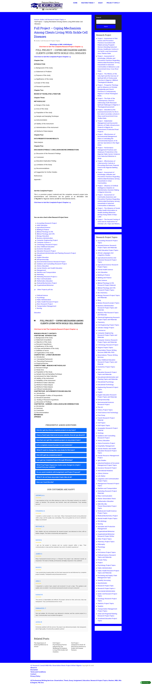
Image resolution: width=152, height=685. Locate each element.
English (39, 255)
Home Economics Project (106, 443)
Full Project (101, 423)
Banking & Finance (43, 229)
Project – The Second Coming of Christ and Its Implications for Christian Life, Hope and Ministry (109, 222)
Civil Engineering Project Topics (108, 325)
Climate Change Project (106, 327)
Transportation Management (46, 306)
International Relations (105, 470)
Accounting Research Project (47, 223)
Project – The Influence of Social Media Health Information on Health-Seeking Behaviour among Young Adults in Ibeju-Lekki (109, 212)
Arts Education (102, 272)
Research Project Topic (106, 586)
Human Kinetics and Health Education (49, 268)
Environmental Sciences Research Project (51, 261)
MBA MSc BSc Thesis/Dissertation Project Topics (107, 506)
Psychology (41, 297)
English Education (43, 257)
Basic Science (102, 280)
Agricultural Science (43, 227)
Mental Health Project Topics (107, 518)
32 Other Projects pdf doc (43, 289)
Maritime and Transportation (46, 272)
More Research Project (45, 304)
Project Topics (113, 3)
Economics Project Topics (106, 367)
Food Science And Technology (108, 412)
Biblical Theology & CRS (45, 232)
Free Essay (101, 415)
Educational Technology (106, 384)
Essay (100, 3)
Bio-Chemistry (102, 293)
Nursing (39, 308)
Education (37, 312)
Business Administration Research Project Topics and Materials (107, 308)
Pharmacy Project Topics (106, 541)
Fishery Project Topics (105, 410)
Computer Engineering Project (47, 240)
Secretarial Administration (106, 591)
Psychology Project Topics (107, 565)
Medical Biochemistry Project (47, 283)
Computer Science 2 (44, 242)
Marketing (40, 274)
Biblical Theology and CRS (46, 234)
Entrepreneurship (43, 259)
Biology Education (43, 236)
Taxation (100, 606)
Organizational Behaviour (45, 285)
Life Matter (101, 476)
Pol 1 (99, 550)
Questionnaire (102, 583)
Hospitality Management (106, 446)
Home (75, 3)
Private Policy (102, 560)
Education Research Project (46, 251)
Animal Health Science (105, 269)
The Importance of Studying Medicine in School (41, 644)
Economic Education (43, 249)
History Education (43, 266)
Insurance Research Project (107, 468)
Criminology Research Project (47, 244)
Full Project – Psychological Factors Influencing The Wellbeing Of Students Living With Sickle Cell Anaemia (60, 647)
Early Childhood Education (45, 247)
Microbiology (102, 521)
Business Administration (45, 238)
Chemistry (101, 322)
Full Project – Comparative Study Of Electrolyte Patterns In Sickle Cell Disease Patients (78, 646)
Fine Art (100, 407)
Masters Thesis (87, 3)
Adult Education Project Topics (108, 250)
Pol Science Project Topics (107, 552)
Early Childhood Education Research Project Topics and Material (107, 362)
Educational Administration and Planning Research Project (56, 253)
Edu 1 (99, 369)
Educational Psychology (106, 382)
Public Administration (44, 300)
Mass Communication (44, 279)
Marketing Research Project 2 (47, 276)
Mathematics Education (45, 281)
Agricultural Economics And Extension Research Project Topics (107, 260)
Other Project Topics (105, 539)
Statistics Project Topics (106, 603)
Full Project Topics (104, 425)
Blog (99, 300)
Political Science (42, 295)
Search (98, 17)
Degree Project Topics (105, 347)
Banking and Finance (104, 277)
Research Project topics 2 (106, 588)
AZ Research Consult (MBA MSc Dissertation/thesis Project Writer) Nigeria (55, 665)
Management (41, 270)
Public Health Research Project (47, 302)
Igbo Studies (102, 460)
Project (100, 562)
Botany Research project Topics (108, 303)
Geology (101, 433)
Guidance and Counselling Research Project (52, 264)
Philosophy (101, 544)
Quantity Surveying (104, 580)
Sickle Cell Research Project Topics (48, 41)
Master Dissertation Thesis (107, 498)
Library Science (103, 473)
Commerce (101, 330)
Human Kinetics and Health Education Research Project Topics (107, 451)
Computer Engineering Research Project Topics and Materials (107, 335)
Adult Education (42, 225)
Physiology (101, 547)
